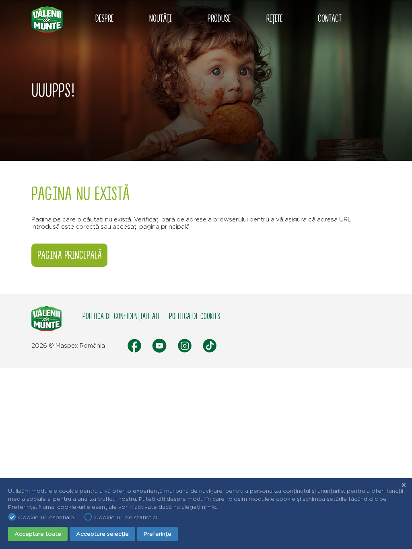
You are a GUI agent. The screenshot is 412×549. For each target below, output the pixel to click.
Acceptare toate (37, 534)
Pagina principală (69, 255)
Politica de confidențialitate (121, 316)
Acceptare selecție (102, 534)
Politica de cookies (194, 316)
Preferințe (157, 534)
